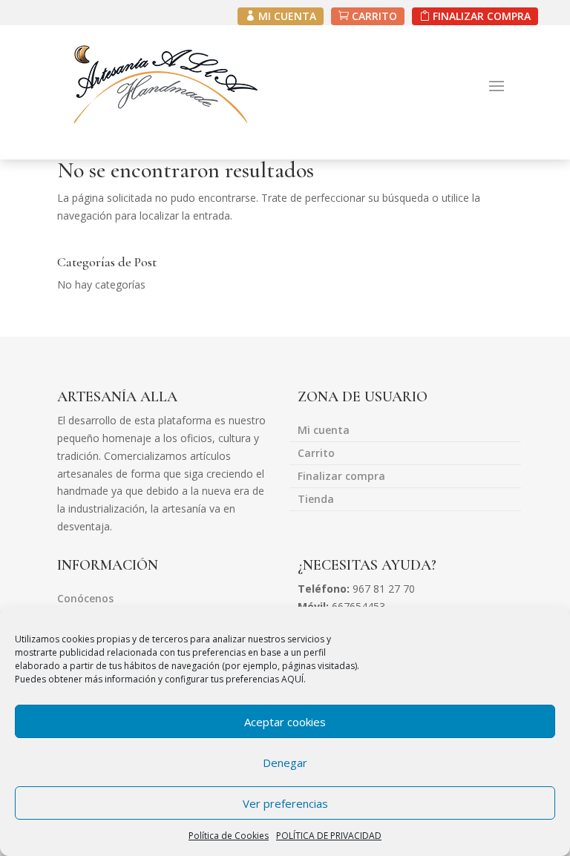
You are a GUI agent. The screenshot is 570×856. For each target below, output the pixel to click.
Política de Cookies (229, 835)
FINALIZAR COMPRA (482, 16)
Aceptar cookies (285, 721)
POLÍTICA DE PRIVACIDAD (328, 835)
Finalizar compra (341, 477)
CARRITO (374, 16)
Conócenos (85, 599)
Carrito (316, 454)
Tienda (316, 500)
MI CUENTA (287, 16)
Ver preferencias (285, 803)
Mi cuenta (324, 431)
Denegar (285, 762)
